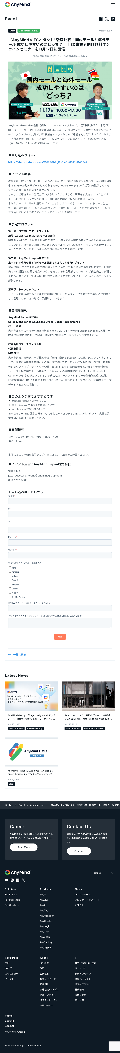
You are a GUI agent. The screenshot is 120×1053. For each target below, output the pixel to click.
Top (11, 805)
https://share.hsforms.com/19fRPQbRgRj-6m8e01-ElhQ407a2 (47, 162)
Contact (78, 851)
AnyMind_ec (37, 805)
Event (21, 805)
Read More (24, 847)
